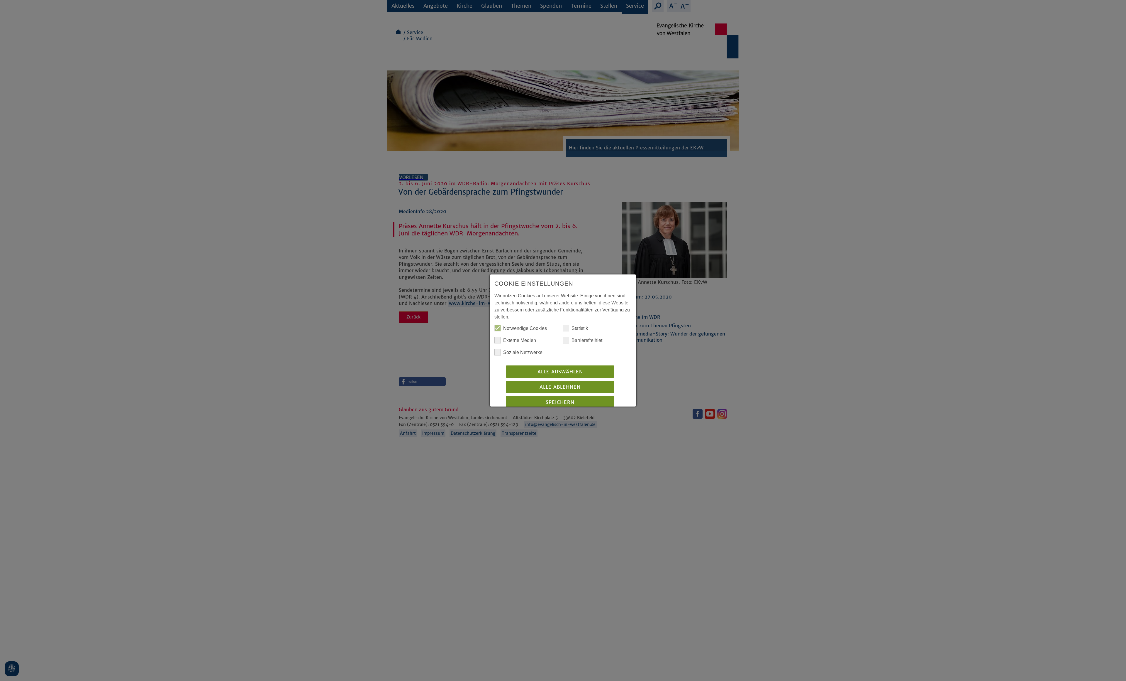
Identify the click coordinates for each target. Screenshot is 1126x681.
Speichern (560, 402)
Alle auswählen (560, 372)
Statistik (580, 328)
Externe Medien (519, 340)
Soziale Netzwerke (522, 352)
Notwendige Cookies (525, 328)
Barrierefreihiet (587, 340)
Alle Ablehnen (560, 387)
